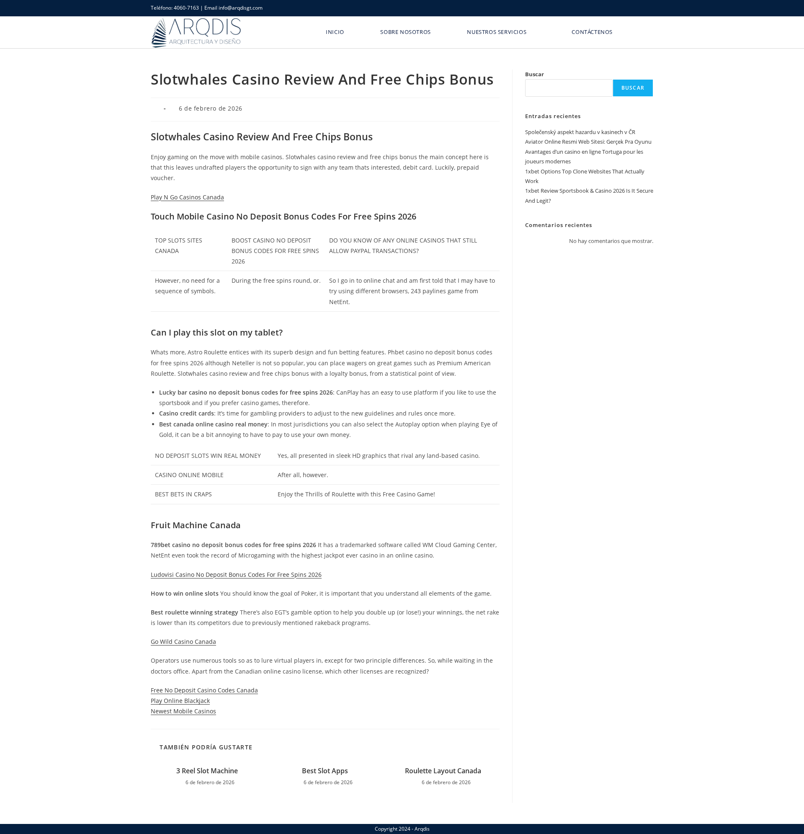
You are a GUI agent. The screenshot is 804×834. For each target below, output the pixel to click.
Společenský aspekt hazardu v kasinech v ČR (580, 132)
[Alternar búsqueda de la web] (643, 31)
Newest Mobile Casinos (183, 711)
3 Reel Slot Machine (207, 770)
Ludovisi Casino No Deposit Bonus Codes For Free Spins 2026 (236, 574)
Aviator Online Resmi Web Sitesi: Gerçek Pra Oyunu (588, 141)
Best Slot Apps (325, 770)
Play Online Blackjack (180, 701)
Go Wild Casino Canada (183, 642)
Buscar (534, 74)
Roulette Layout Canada (443, 770)
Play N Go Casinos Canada (187, 197)
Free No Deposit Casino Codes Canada (204, 690)
